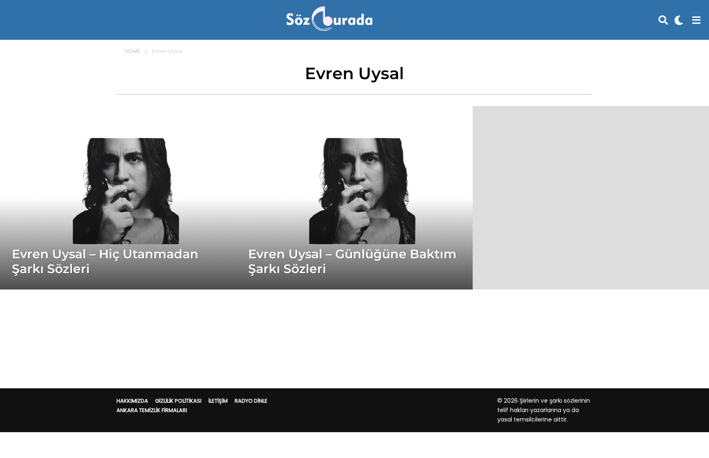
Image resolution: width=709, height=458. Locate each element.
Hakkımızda (132, 401)
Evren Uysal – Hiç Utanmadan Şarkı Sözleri (105, 261)
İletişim (218, 401)
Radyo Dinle (251, 401)
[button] (663, 20)
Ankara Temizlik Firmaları (152, 410)
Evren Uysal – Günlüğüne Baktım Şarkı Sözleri (352, 261)
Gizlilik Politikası (178, 401)
